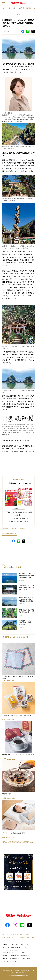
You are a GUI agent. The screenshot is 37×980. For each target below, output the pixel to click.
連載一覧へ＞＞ (15, 72)
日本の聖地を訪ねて (10, 534)
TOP (3, 8)
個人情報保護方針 (23, 955)
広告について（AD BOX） (9, 961)
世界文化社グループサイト (9, 953)
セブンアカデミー (24, 944)
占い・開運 (12, 8)
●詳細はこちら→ (19, 509)
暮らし (22, 934)
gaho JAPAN (5, 947)
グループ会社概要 (23, 953)
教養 (8, 937)
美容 (27, 934)
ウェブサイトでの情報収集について (11, 958)
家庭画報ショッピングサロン (10, 944)
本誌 (33, 937)
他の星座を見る (18, 886)
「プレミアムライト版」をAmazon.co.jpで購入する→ (18, 520)
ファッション (14, 934)
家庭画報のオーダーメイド (18, 947)
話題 (28, 937)
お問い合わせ (26, 958)
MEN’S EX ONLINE (7, 950)
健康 (3, 937)
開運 (20, 8)
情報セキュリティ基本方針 (9, 955)
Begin (16, 950)
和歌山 (6, 528)
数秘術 (23, 528)
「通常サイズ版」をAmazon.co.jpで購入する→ (18, 513)
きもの (14, 937)
